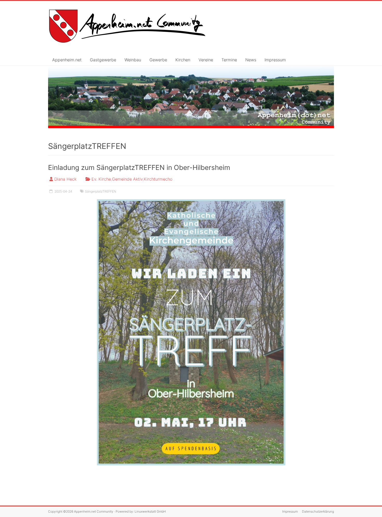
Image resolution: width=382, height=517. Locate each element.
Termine (229, 59)
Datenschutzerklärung (318, 511)
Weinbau (132, 59)
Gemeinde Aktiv (127, 179)
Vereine (206, 59)
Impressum (275, 59)
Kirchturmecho (158, 179)
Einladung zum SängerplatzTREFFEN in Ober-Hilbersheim (139, 167)
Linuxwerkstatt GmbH (150, 511)
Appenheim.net (67, 59)
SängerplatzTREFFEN (100, 191)
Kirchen (182, 59)
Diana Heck (65, 179)
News (250, 59)
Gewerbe (158, 59)
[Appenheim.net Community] (191, 97)
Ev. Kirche (101, 179)
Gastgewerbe (103, 59)
